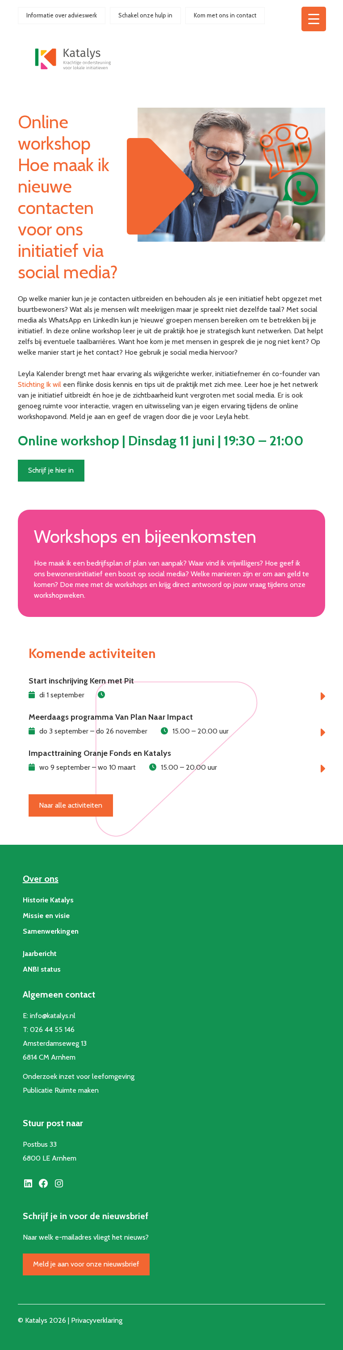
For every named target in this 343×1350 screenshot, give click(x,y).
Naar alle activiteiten (70, 805)
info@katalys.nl (52, 1015)
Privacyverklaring (96, 1320)
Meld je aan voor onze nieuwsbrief (86, 1264)
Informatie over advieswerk (61, 15)
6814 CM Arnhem (49, 1057)
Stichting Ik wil (39, 384)
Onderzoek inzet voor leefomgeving (78, 1076)
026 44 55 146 (52, 1029)
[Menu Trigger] (313, 19)
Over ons (41, 878)
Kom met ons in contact (225, 15)
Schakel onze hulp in (145, 15)
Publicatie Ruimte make (59, 1090)
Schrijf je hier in (51, 470)
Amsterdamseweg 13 (55, 1043)
